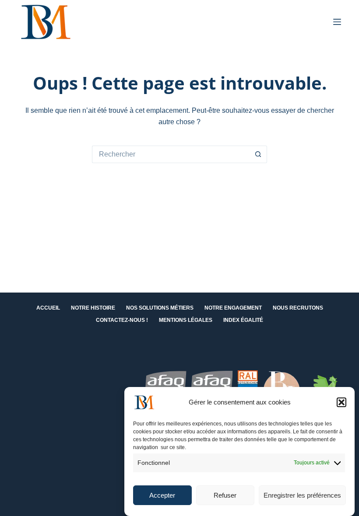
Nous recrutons (298, 308)
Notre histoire (93, 308)
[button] (341, 402)
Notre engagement (233, 308)
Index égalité (243, 320)
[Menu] (337, 22)
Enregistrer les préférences (302, 495)
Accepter (162, 495)
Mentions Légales (185, 320)
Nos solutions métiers (160, 308)
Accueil (48, 308)
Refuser (225, 495)
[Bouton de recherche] (258, 154)
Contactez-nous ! (122, 320)
